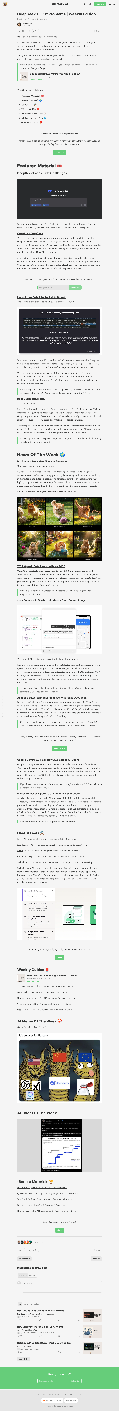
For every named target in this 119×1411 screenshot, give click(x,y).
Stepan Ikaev (27, 23)
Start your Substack (53, 1400)
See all (22, 1359)
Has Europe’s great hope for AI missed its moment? (42, 1187)
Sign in (112, 4)
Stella (20, 862)
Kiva (19, 839)
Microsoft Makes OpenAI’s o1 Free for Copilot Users (48, 793)
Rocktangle (22, 845)
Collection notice (74, 1394)
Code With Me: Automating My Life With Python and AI (45, 1010)
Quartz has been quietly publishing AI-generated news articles (47, 1193)
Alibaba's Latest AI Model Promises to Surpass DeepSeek (51, 697)
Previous (26, 1258)
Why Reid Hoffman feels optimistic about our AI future (44, 1199)
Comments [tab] (23, 1275)
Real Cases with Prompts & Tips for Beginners (35, 1314)
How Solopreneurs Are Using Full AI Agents (40, 1326)
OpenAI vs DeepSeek (30, 233)
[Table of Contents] (2, 705)
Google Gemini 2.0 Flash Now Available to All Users (48, 759)
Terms (64, 1394)
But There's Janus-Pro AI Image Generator (42, 461)
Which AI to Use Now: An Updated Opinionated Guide (44, 1004)
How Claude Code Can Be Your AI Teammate (40, 1310)
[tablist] (27, 1275)
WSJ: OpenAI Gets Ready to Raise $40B (41, 566)
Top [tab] (20, 1304)
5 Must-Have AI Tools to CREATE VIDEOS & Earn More (45, 986)
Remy (20, 850)
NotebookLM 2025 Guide (27, 1346)
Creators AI (35, 1317)
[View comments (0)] (28, 31)
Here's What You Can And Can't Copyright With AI (42, 992)
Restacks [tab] (32, 1275)
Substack (48, 1406)
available (33, 688)
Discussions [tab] (35, 1304)
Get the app (71, 1400)
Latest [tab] (26, 1304)
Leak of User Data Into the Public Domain (41, 297)
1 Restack (44, 1242)
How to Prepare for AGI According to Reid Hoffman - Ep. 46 (46, 1211)
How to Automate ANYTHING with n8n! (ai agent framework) (47, 998)
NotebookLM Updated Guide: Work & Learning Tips (44, 1343)
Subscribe (100, 4)
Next (94, 1258)
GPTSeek (21, 856)
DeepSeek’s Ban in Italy (31, 398)
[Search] (85, 4)
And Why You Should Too (27, 1330)
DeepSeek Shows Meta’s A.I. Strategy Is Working (41, 1205)
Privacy (57, 1394)
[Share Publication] (90, 4)
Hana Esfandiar (48, 1333)
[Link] (14, 166)
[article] (59, 1315)
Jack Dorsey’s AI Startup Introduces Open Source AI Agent (52, 600)
